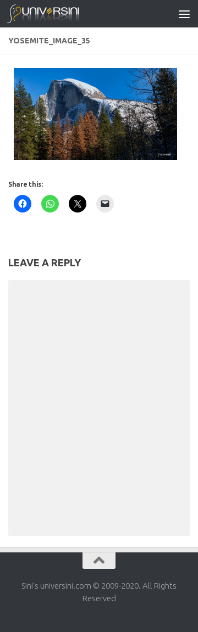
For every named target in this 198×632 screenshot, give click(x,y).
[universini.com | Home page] (55, 13)
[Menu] (184, 13)
